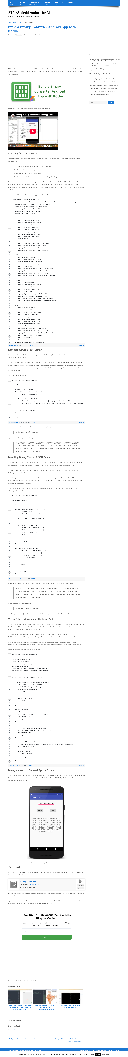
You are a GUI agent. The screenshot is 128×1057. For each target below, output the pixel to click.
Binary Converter (28, 881)
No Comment (40, 35)
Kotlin (27, 35)
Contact (71, 2)
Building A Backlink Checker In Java (99, 94)
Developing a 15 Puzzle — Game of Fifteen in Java (103, 85)
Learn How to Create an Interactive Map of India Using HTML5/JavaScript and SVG (45, 1007)
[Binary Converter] (13, 888)
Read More (105, 1054)
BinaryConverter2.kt (15, 579)
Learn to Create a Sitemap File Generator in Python (103, 82)
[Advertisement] (46, 53)
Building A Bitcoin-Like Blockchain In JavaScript (103, 88)
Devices (47, 3)
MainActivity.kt (13, 765)
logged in (16, 1030)
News (12, 3)
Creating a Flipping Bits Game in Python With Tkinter (104, 79)
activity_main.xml (14, 345)
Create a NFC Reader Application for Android (102, 91)
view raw (81, 345)
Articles (22, 3)
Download (81, 885)
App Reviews (34, 3)
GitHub (32, 345)
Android (12, 981)
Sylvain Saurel (34, 884)
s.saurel (11, 35)
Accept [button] (98, 1054)
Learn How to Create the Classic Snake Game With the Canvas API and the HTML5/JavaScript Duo (20, 1007)
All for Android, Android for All (29, 13)
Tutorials (57, 3)
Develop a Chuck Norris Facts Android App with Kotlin (22, 1039)
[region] (46, 271)
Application (17, 981)
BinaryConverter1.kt (15, 422)
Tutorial (34, 981)
